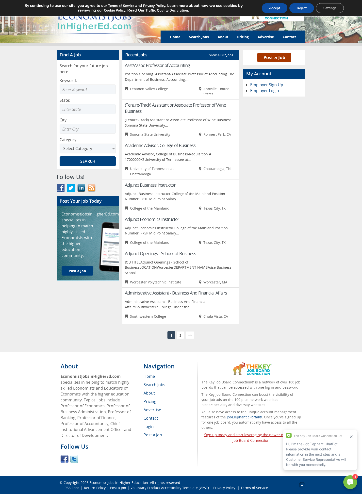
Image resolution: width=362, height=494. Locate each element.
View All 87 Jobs (221, 55)
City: (63, 120)
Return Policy (95, 487)
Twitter (74, 459)
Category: (68, 139)
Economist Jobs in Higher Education (118, 482)
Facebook (64, 459)
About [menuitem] (149, 393)
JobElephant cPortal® (244, 417)
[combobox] (88, 109)
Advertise (266, 36)
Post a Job (77, 270)
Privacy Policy (224, 487)
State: (65, 100)
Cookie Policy (114, 10)
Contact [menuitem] (151, 418)
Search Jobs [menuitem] (154, 384)
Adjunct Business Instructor (150, 185)
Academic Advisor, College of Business (160, 145)
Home (175, 36)
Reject (302, 8)
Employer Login (264, 90)
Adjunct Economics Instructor (152, 219)
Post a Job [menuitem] (153, 435)
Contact (289, 36)
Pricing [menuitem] (150, 401)
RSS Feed (72, 487)
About (223, 36)
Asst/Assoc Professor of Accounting (157, 65)
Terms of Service (254, 487)
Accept (274, 8)
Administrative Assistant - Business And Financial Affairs (176, 293)
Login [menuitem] (149, 426)
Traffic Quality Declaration (167, 10)
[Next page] (190, 335)
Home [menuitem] (149, 376)
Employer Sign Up (266, 84)
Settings (329, 8)
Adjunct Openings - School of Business (160, 253)
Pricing (243, 36)
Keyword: (68, 80)
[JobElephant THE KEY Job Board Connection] (251, 364)
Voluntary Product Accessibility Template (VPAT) (170, 487)
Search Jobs (199, 36)
